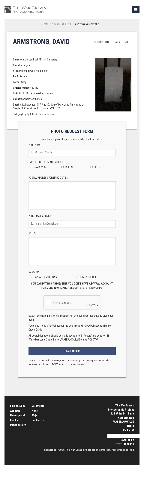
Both (97, 167)
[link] (136, 9)
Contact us (38, 420)
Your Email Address (40, 216)
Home (45, 24)
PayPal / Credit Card (45, 277)
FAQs (34, 415)
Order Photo (101, 42)
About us (15, 410)
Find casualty (17, 405)
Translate (128, 443)
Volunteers (38, 405)
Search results (61, 24)
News (35, 410)
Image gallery (18, 424)
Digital (69, 167)
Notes (32, 233)
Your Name (34, 144)
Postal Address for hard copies (48, 177)
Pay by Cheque (88, 277)
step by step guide (91, 287)
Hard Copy (39, 167)
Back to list (119, 42)
